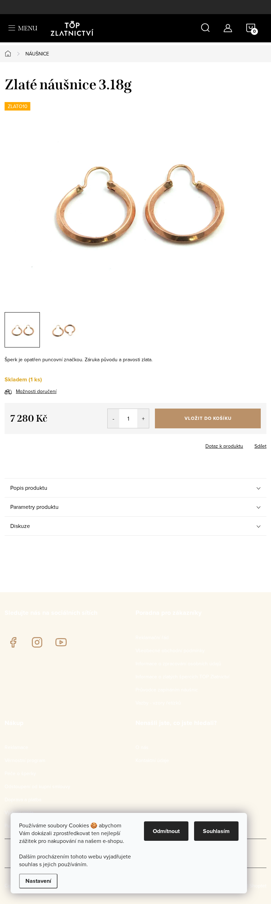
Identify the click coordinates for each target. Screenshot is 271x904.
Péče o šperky (20, 773)
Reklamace (16, 747)
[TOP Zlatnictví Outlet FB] (13, 642)
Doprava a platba (23, 799)
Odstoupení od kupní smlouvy (37, 786)
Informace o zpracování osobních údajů (178, 663)
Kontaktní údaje (152, 760)
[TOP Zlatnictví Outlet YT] (61, 642)
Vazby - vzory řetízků (158, 702)
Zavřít (43, 444)
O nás (142, 747)
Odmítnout (166, 831)
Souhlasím (216, 831)
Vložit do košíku (208, 418)
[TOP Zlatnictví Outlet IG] (37, 642)
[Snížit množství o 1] (113, 418)
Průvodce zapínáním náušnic (167, 689)
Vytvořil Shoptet (249, 885)
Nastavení (38, 881)
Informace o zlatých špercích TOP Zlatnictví (182, 676)
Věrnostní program (25, 760)
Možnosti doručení (36, 391)
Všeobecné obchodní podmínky (170, 650)
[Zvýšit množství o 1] (143, 418)
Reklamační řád (152, 637)
